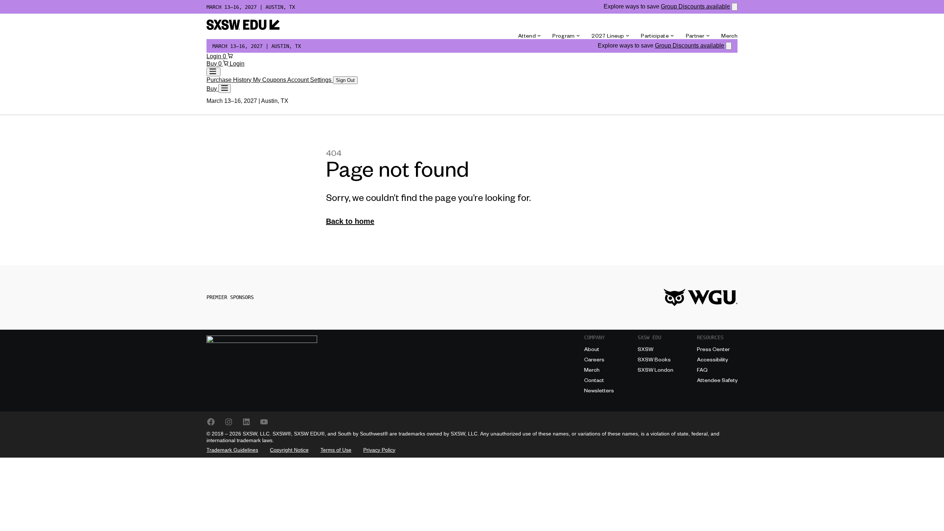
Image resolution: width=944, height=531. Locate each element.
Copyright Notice (289, 450)
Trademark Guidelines (232, 450)
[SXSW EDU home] (243, 28)
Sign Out (345, 80)
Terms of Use (335, 450)
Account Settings (310, 80)
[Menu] (224, 88)
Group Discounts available (695, 6)
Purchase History (229, 80)
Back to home (350, 221)
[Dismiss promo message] (735, 7)
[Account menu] (213, 71)
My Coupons (270, 80)
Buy (212, 63)
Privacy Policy (379, 450)
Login (214, 56)
